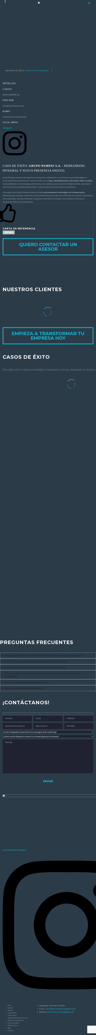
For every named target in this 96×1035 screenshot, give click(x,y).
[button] (9, 232)
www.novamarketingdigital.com (60, 1012)
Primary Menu (89, 3)
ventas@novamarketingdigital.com (60, 1008)
